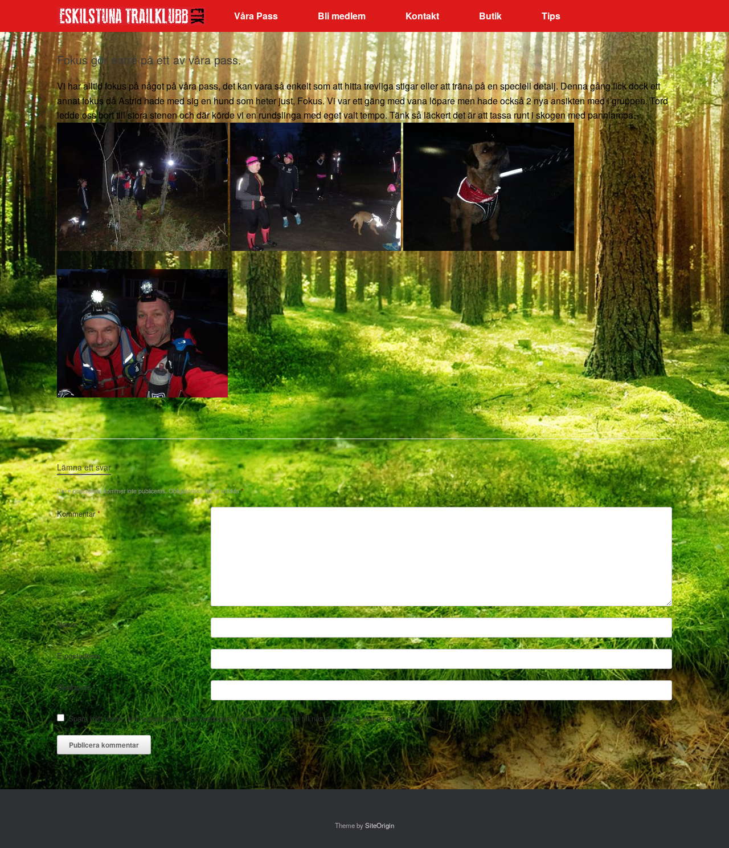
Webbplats (74, 686)
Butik (490, 15)
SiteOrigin (379, 825)
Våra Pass (256, 15)
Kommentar (78, 513)
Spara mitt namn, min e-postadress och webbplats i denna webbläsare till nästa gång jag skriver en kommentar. (252, 718)
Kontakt (422, 15)
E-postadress (79, 655)
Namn (66, 624)
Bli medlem (342, 15)
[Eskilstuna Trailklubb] (131, 16)
